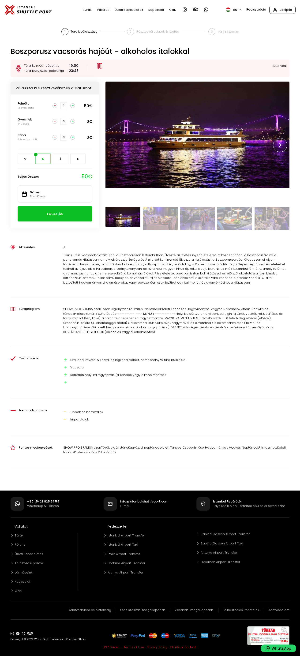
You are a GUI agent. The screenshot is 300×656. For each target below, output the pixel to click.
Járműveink (23, 572)
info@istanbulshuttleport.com (144, 501)
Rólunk (20, 544)
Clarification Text (183, 647)
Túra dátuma (38, 196)
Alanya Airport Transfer (125, 572)
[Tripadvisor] (195, 10)
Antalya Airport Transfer (219, 552)
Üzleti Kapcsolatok (29, 554)
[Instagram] (185, 10)
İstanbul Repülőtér (227, 501)
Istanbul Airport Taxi (123, 544)
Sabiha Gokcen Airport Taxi (222, 543)
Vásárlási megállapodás (194, 610)
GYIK (18, 591)
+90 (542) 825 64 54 (43, 501)
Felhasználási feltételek (241, 610)
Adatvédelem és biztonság (90, 610)
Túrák (19, 535)
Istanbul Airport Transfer (126, 535)
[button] (280, 145)
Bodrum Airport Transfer (126, 563)
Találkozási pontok (29, 563)
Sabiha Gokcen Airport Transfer (225, 534)
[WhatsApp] (206, 10)
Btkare (82, 639)
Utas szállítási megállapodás (142, 610)
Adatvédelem (278, 610)
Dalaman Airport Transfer (220, 562)
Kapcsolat (22, 581)
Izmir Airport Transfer (124, 554)
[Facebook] (17, 633)
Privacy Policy (157, 647)
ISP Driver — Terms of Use (124, 647)
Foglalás (55, 214)
